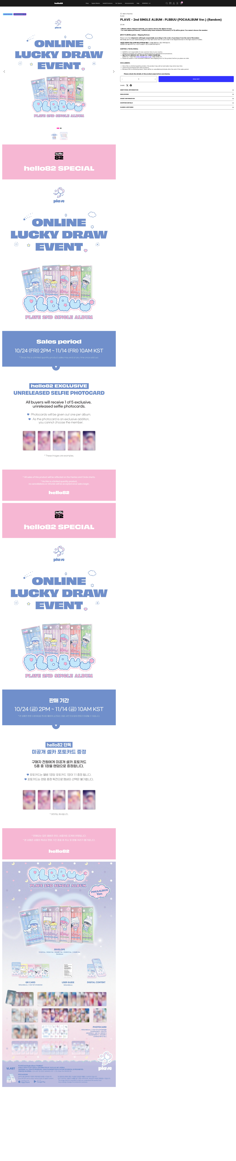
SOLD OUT (196, 79)
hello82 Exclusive (107, 3)
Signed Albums (96, 3)
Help (138, 3)
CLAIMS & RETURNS (126, 107)
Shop (87, 3)
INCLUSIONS (124, 94)
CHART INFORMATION (127, 98)
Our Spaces (118, 3)
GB (177, 3)
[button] (4, 71)
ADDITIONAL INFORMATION (129, 90)
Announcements (129, 3)
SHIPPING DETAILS (126, 103)
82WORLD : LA (146, 3)
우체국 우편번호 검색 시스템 (143, 57)
